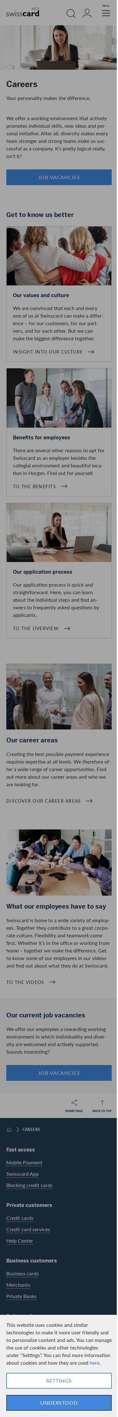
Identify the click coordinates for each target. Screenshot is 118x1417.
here (94, 1362)
